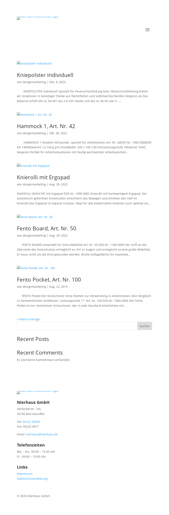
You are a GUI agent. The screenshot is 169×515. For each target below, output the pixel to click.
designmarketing (34, 82)
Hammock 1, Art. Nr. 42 (46, 126)
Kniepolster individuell (45, 75)
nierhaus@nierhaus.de (42, 434)
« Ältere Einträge (28, 319)
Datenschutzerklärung (32, 479)
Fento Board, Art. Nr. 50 (46, 228)
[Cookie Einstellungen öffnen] (9, 510)
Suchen (145, 326)
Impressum (25, 474)
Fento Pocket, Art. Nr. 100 (49, 279)
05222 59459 (31, 422)
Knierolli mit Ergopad (43, 177)
